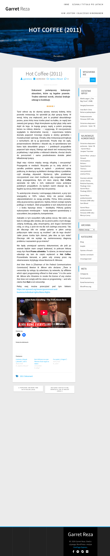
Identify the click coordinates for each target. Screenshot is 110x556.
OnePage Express (80, 547)
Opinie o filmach (56, 79)
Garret (17, 8)
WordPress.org (85, 286)
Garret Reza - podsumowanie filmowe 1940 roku (87, 198)
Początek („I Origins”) (60, 359)
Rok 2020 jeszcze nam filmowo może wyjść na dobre (41, 361)
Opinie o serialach (86, 255)
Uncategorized (85, 259)
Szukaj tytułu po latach (87, 4)
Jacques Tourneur (86, 151)
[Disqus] (44, 424)
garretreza (27, 79)
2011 (22, 376)
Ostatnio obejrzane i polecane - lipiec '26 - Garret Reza (87, 146)
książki (82, 246)
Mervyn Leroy (85, 215)
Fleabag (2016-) (86, 191)
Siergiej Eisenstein (87, 105)
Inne (66, 4)
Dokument (28, 376)
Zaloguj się (84, 274)
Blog (82, 242)
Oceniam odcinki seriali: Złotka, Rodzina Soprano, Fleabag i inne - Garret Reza (86, 183)
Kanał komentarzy (87, 282)
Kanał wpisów (85, 278)
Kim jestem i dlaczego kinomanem (82, 13)
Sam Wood (84, 203)
